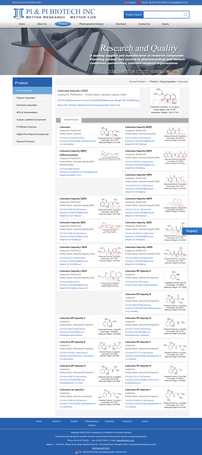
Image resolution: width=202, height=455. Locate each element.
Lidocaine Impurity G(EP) (73, 198)
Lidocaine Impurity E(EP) (138, 151)
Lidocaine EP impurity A (138, 271)
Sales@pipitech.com (179, 2)
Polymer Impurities (26, 98)
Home (22, 24)
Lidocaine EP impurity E (72, 342)
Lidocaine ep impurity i (72, 389)
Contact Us (144, 24)
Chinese (145, 2)
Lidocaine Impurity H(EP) (138, 198)
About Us (42, 24)
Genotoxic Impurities (27, 105)
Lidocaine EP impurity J (138, 389)
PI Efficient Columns (27, 127)
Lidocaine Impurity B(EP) (138, 127)
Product (63, 24)
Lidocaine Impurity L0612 (73, 271)
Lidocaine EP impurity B (138, 294)
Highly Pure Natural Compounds (33, 134)
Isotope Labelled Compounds (31, 119)
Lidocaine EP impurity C (73, 318)
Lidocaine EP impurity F (138, 342)
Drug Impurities (24, 90)
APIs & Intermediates (27, 112)
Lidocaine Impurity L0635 (138, 247)
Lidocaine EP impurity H (138, 365)
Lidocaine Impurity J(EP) (138, 222)
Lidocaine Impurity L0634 (73, 247)
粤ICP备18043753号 (101, 448)
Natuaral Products (26, 141)
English (132, 2)
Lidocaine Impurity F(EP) (138, 174)
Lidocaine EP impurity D (138, 318)
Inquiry (165, 24)
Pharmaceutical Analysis (91, 24)
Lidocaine (65, 127)
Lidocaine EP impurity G (73, 365)
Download (121, 24)
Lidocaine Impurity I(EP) (73, 222)
